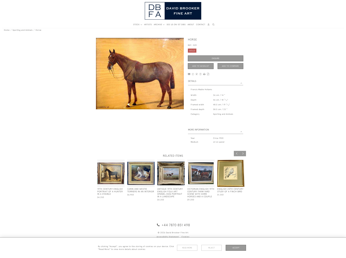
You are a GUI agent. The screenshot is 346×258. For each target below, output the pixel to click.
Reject (211, 248)
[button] (213, 24)
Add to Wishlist (200, 66)
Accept (235, 248)
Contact (200, 24)
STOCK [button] (136, 24)
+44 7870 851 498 (175, 225)
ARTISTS (148, 24)
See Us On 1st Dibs (176, 24)
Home (7, 30)
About (191, 24)
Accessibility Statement (168, 237)
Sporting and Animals (23, 30)
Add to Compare (230, 66)
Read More (187, 248)
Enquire (215, 58)
